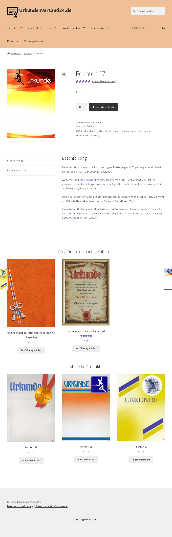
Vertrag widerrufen (86, 519)
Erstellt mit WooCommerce (51, 506)
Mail (159, 184)
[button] (64, 74)
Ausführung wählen (31, 350)
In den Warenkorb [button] (31, 460)
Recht (10, 41)
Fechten (28, 53)
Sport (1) (12, 28)
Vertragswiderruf (34, 41)
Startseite (16, 53)
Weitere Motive (71, 28)
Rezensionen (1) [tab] (16, 170)
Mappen (78, 217)
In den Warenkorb (103, 107)
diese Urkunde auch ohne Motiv (95, 179)
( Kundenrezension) (104, 81)
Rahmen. (93, 217)
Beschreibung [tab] (15, 160)
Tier (50, 28)
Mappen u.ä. (97, 28)
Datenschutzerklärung (20, 506)
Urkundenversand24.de (45, 10)
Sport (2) (33, 28)
